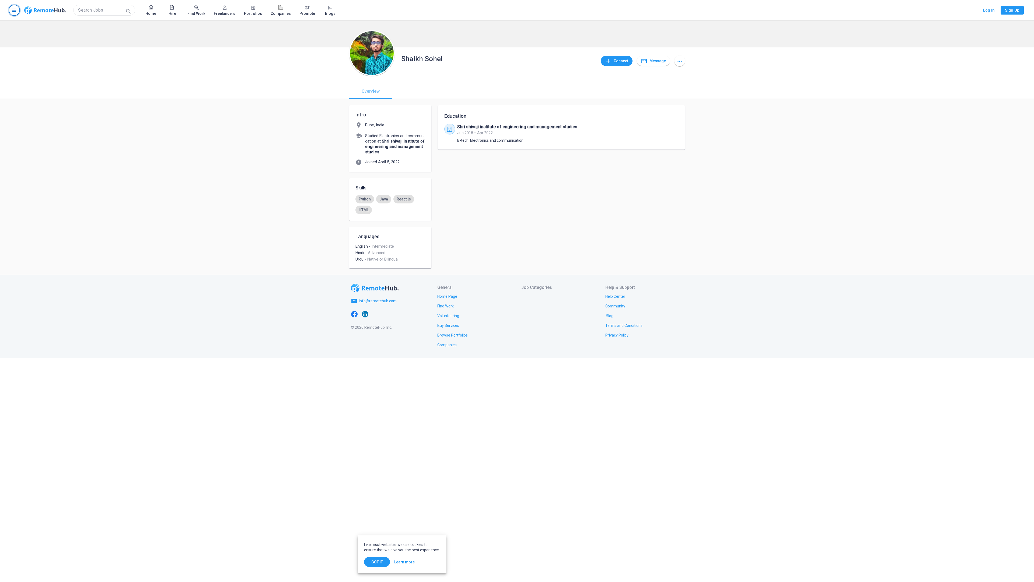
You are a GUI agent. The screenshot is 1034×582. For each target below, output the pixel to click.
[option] (364, 199)
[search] (104, 10)
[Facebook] (354, 314)
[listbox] (390, 204)
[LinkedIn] (365, 314)
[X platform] (376, 314)
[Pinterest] (397, 314)
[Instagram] (386, 314)
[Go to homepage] (45, 10)
